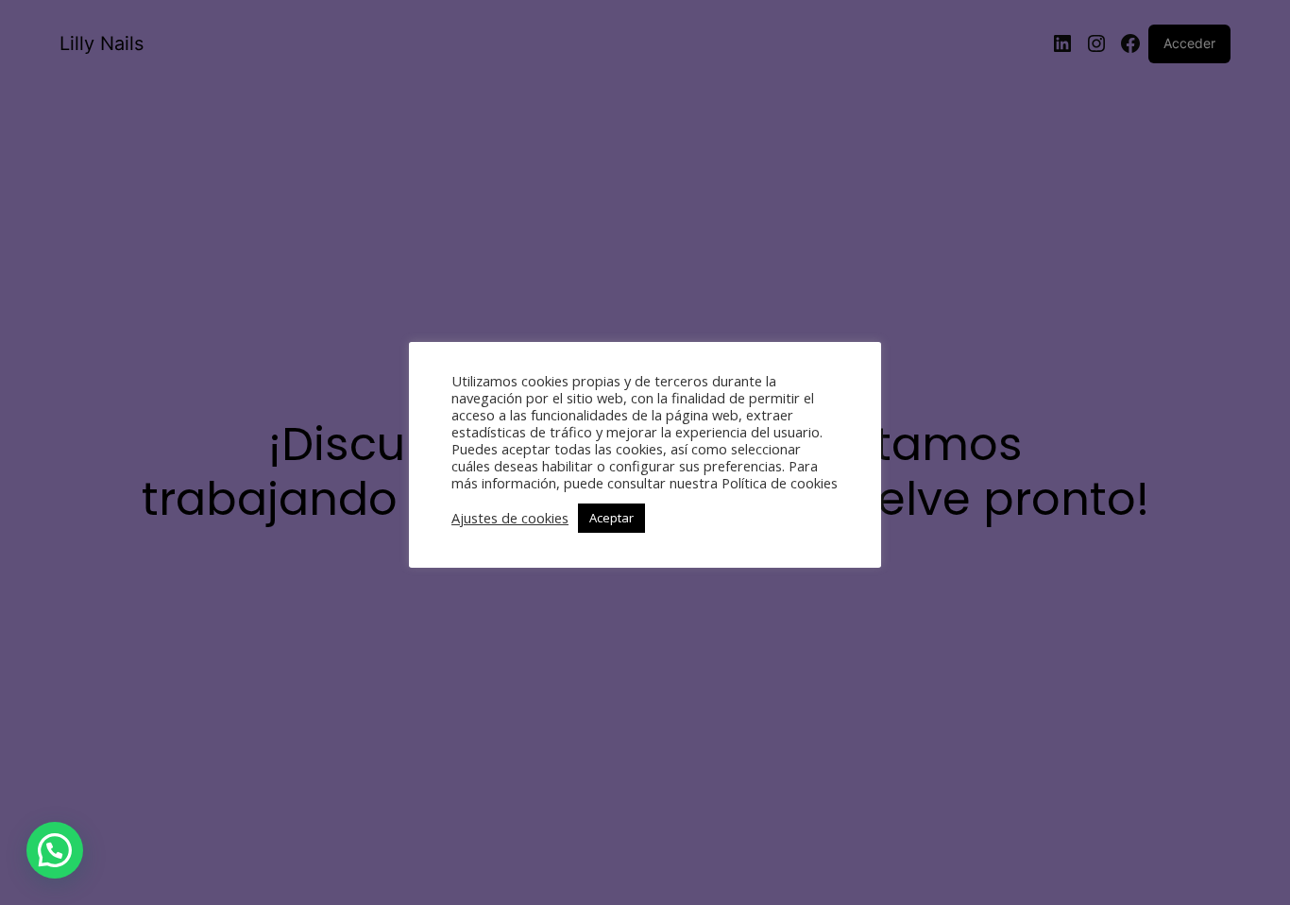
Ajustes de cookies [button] (510, 517)
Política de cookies (779, 482)
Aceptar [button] (611, 517)
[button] (54, 850)
